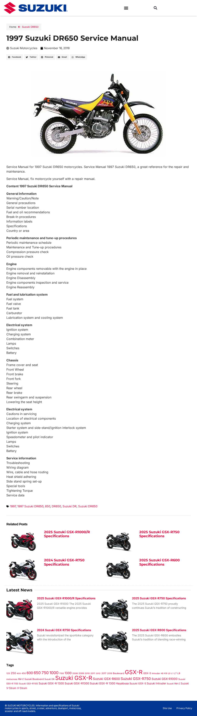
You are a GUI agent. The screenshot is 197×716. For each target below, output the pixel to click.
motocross (11, 679)
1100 (61, 673)
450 (24, 673)
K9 (165, 673)
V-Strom (22, 688)
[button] (126, 8)
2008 (75, 673)
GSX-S (147, 673)
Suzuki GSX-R (73, 678)
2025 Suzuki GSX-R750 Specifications (159, 534)
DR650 (56, 506)
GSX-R (134, 672)
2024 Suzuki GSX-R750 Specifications (64, 562)
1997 (13, 506)
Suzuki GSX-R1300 (77, 683)
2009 (81, 673)
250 (13, 673)
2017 (103, 673)
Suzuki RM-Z (173, 683)
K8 (162, 673)
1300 (68, 673)
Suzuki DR (70, 506)
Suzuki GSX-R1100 (28, 683)
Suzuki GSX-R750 (136, 678)
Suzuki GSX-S (137, 683)
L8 (178, 673)
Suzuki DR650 (30, 26)
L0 (169, 673)
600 (30, 673)
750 (45, 672)
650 (47, 506)
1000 (53, 672)
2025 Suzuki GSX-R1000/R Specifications (67, 534)
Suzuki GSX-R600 (106, 679)
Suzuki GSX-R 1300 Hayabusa (109, 683)
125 (8, 673)
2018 (109, 673)
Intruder (156, 673)
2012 (98, 673)
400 (19, 673)
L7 (175, 673)
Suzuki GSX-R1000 (165, 679)
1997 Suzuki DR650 (30, 506)
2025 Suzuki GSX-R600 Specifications (159, 562)
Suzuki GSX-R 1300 (51, 683)
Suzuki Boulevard (34, 679)
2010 (87, 673)
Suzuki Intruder (156, 683)
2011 (92, 673)
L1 (172, 673)
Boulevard (118, 673)
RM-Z (21, 679)
